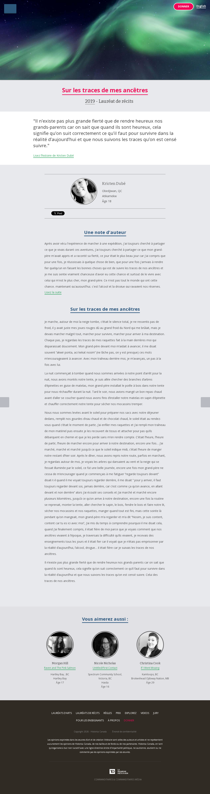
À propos (114, 720)
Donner (183, 6)
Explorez (131, 713)
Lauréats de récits (87, 713)
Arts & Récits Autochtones (105, 42)
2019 (90, 101)
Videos (145, 713)
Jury (156, 713)
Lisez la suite (53, 292)
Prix (118, 713)
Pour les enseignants (90, 720)
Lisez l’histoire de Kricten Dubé (53, 155)
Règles (108, 713)
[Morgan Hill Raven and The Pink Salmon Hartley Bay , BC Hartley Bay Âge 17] (60, 628)
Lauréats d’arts (61, 713)
